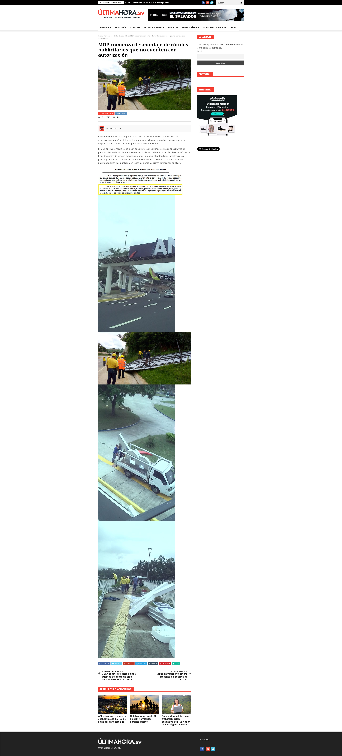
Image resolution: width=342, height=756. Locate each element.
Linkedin (142, 664)
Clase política (189, 27)
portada (104, 27)
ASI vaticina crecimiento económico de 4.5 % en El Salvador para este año (112, 719)
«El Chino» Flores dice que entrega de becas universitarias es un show (129, 2)
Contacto (204, 739)
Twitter (117, 664)
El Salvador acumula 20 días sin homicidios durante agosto (143, 719)
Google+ (129, 664)
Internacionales (153, 27)
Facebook (105, 664)
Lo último (121, 113)
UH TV (233, 27)
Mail (177, 664)
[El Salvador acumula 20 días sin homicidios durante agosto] (144, 704)
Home (100, 36)
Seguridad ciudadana (214, 27)
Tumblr (153, 664)
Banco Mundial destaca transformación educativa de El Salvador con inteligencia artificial (176, 720)
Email (199, 51)
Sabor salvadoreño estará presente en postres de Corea (171, 675)
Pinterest (166, 664)
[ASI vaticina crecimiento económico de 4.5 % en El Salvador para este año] (112, 704)
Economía (120, 27)
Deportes (173, 27)
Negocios (135, 27)
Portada (107, 36)
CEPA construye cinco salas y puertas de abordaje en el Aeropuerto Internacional (119, 675)
